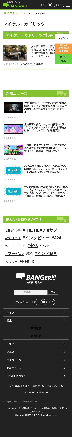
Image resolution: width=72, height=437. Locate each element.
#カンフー (11, 261)
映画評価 (36, 335)
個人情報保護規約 (18, 386)
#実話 (33, 245)
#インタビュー (36, 238)
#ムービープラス (15, 246)
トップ (10, 312)
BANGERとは (16, 376)
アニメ (10, 351)
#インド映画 (46, 253)
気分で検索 (63, 58)
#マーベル (14, 253)
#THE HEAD (34, 230)
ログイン (63, 38)
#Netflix (27, 261)
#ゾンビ (44, 246)
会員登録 (63, 48)
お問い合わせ (54, 386)
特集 (9, 320)
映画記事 (36, 328)
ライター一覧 (14, 359)
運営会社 (37, 386)
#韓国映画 (13, 238)
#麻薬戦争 (13, 230)
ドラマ (10, 343)
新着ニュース (14, 367)
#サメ (52, 230)
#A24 (56, 238)
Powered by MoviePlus (35, 392)
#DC (29, 254)
